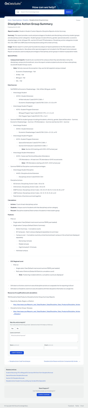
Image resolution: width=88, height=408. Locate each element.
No (17, 328)
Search (68, 12)
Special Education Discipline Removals (17, 375)
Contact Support (44, 394)
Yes (12, 328)
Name (14, 345)
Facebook (71, 406)
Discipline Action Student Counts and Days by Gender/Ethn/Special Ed (25, 381)
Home (9, 20)
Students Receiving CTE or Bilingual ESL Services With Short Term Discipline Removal (29, 372)
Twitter (77, 406)
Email (49, 345)
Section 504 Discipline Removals (15, 378)
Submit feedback (17, 352)
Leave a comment (15, 332)
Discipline (25, 20)
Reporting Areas (17, 20)
